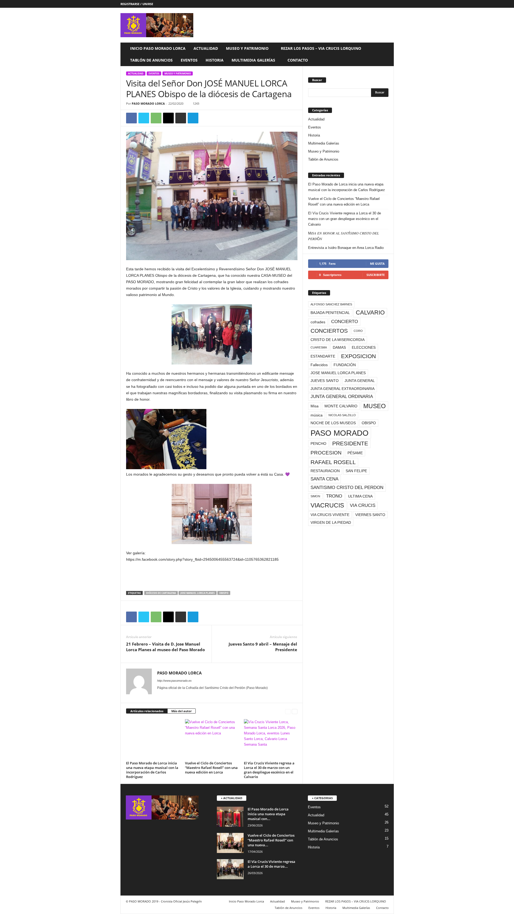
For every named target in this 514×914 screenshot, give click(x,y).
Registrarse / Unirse (136, 4)
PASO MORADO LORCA (148, 103)
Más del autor (181, 711)
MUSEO (374, 406)
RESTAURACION (325, 471)
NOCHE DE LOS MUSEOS (333, 423)
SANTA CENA (324, 478)
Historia (215, 60)
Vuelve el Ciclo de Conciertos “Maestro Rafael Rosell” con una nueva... (271, 840)
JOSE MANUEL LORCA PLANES (197, 593)
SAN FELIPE (356, 471)
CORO (358, 330)
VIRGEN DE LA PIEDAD (331, 522)
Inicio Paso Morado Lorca (158, 48)
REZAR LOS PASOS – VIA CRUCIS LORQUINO (321, 48)
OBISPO (223, 593)
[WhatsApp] (156, 118)
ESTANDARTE (323, 356)
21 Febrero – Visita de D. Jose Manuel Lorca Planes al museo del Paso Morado (165, 646)
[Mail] (168, 695)
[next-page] (294, 711)
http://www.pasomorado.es (174, 680)
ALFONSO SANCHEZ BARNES (331, 304)
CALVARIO (370, 312)
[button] (386, 54)
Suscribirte (375, 275)
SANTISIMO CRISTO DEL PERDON (347, 487)
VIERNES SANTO (370, 515)
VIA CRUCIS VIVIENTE (330, 515)
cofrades (318, 322)
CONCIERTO (344, 321)
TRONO (334, 496)
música (317, 415)
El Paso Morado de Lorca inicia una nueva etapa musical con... (268, 814)
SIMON (315, 496)
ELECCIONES (364, 347)
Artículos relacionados (146, 711)
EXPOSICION (358, 356)
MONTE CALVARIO (340, 406)
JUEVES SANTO (325, 380)
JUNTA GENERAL (360, 380)
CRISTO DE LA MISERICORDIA (338, 339)
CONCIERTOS (329, 331)
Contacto (298, 60)
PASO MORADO (340, 432)
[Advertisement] (211, 577)
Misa (315, 406)
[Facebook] (373, 4)
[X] (381, 4)
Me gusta (377, 263)
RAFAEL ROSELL (333, 462)
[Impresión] (180, 118)
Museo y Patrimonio (247, 48)
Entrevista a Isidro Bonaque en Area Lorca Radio (346, 248)
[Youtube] (390, 4)
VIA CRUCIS (362, 505)
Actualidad (206, 48)
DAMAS (339, 347)
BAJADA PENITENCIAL (330, 312)
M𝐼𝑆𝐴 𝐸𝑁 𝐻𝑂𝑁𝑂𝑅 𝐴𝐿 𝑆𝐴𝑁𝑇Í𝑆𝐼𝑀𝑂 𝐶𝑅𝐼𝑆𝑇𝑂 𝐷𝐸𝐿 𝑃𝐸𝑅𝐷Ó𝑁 (343, 236)
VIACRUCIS (327, 505)
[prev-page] (288, 711)
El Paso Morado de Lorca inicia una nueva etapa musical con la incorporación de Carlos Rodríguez (152, 770)
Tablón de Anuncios (151, 60)
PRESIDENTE (350, 443)
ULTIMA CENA (360, 496)
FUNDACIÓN (345, 365)
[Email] (168, 118)
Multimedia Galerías (253, 60)
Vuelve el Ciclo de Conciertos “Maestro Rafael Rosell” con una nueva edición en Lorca (211, 768)
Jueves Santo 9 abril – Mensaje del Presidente (263, 646)
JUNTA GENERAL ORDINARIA (342, 396)
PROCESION (326, 453)
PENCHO (318, 443)
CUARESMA (319, 347)
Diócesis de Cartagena (161, 593)
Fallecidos (319, 365)
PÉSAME (355, 453)
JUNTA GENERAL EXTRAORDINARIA (343, 388)
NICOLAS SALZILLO (342, 415)
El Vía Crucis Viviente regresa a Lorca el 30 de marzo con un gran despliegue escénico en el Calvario (269, 770)
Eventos (189, 60)
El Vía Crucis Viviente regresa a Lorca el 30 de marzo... (271, 864)
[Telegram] (193, 118)
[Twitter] (143, 118)
